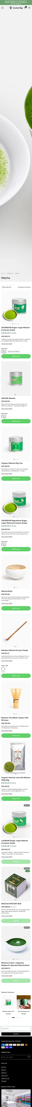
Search (16, 1034)
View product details (6, 343)
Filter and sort (6, 287)
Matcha (3, 1070)
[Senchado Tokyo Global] (16, 7)
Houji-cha (4, 1075)
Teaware (3, 1081)
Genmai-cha (5, 1078)
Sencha (3, 1067)
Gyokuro (4, 1073)
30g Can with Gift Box (13, 351)
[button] (2, 8)
